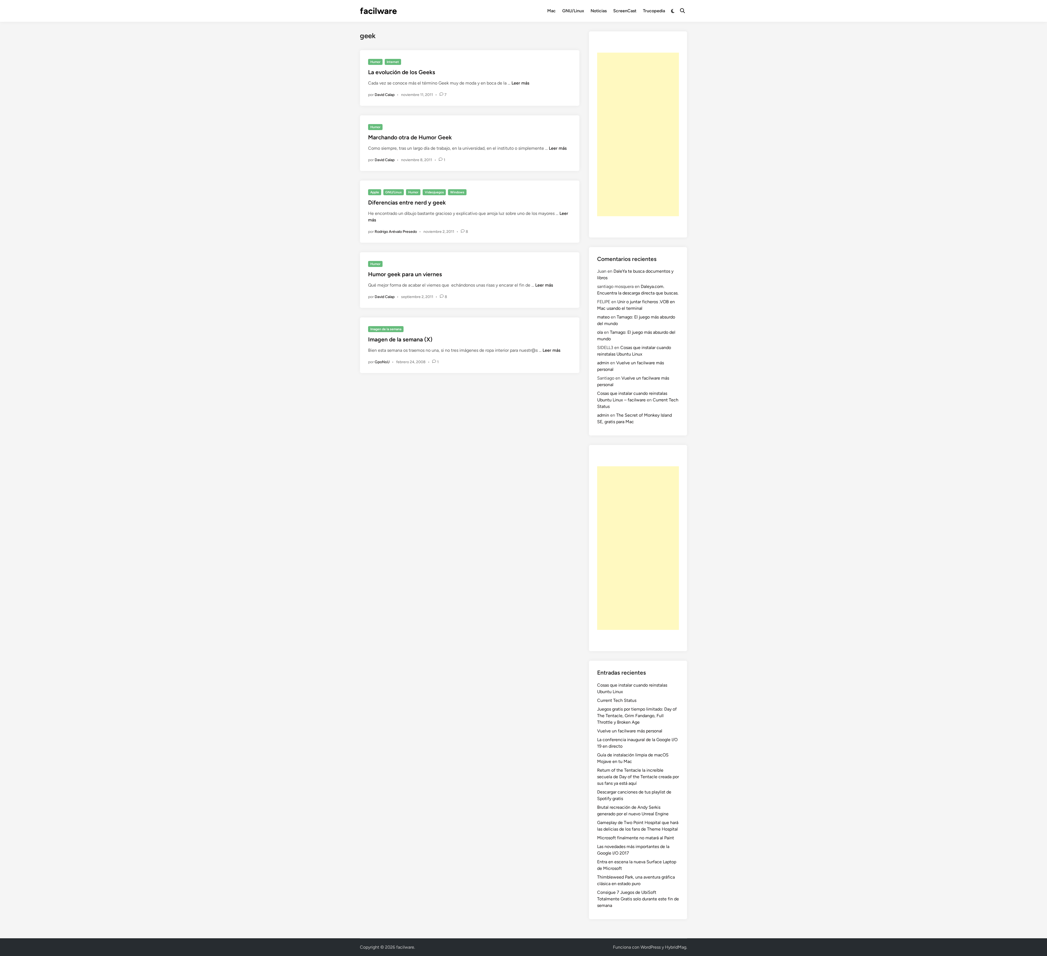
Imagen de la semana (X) (400, 339)
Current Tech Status (616, 700)
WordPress (650, 947)
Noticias (599, 10)
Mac (551, 10)
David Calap (385, 94)
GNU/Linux (573, 10)
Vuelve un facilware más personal (629, 730)
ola (600, 332)
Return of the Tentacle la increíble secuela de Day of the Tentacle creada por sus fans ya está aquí (638, 777)
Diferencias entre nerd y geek (407, 202)
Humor (375, 62)
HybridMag (675, 947)
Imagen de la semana (385, 329)
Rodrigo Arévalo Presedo (396, 231)
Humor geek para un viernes (405, 274)
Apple (374, 192)
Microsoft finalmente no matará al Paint (635, 837)
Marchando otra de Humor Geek (410, 137)
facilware (378, 11)
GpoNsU (382, 362)
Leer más (520, 83)
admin (603, 362)
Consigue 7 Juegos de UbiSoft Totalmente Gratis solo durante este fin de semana (638, 899)
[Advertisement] (638, 134)
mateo (603, 317)
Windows (457, 192)
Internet (393, 62)
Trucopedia (654, 10)
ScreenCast (624, 10)
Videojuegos (434, 192)
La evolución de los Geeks (401, 72)
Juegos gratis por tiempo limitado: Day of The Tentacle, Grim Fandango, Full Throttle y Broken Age (637, 716)
